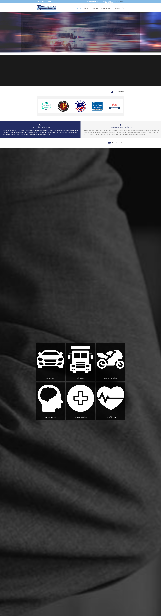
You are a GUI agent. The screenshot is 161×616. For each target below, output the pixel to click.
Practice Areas (94, 8)
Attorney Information (107, 8)
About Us (85, 8)
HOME (79, 8)
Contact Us (117, 8)
